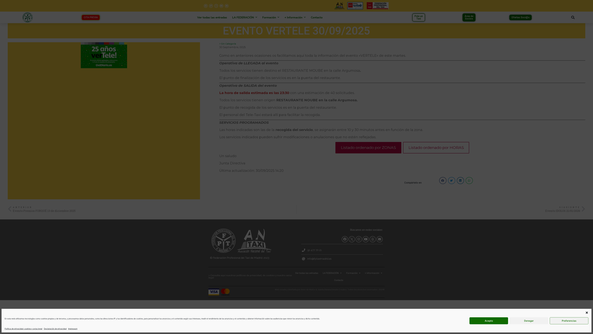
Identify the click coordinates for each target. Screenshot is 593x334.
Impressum (72, 329)
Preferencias (569, 320)
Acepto (489, 320)
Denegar (529, 320)
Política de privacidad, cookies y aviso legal (23, 329)
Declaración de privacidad (55, 329)
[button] (586, 312)
